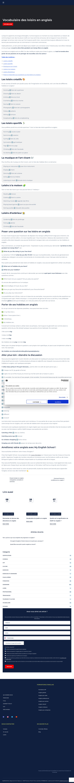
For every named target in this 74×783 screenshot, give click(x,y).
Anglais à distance (42, 707)
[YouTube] (16, 717)
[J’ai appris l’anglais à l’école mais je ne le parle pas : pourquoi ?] (5, 543)
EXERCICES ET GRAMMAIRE (37, 573)
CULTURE (37, 566)
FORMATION (37, 581)
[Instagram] (8, 717)
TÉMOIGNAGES (37, 595)
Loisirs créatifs (8, 61)
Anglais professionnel (43, 698)
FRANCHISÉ (6, 697)
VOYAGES (37, 606)
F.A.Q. (4, 700)
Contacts (5, 729)
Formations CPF (42, 689)
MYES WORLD (6, 709)
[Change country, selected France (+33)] (5, 638)
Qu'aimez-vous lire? (9, 647)
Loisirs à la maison (9, 69)
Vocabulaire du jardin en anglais (36, 518)
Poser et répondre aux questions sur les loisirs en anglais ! (22, 75)
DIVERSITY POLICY (7, 703)
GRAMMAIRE (37, 584)
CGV (4, 706)
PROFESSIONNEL (37, 592)
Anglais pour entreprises (44, 710)
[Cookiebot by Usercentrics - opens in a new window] (62, 381)
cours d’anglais (36, 455)
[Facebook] (3, 717)
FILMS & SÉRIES (37, 577)
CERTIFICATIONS (37, 555)
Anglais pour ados (42, 695)
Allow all (58, 402)
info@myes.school (64, 780)
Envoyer (9, 666)
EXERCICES (37, 570)
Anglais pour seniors (43, 701)
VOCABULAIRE (8, 24)
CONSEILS (37, 559)
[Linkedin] (12, 717)
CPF (37, 562)
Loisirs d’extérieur (9, 72)
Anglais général (42, 692)
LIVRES (37, 588)
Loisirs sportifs (8, 63)
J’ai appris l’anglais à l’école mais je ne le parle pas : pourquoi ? (26, 541)
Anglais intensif (42, 704)
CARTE (4, 734)
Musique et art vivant (10, 66)
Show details (62, 397)
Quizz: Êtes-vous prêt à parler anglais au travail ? (23, 544)
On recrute (5, 731)
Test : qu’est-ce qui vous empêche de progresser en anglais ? (19, 537)
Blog (39, 731)
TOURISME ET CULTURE (37, 599)
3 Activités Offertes (43, 729)
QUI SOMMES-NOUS (8, 695)
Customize (36, 402)
